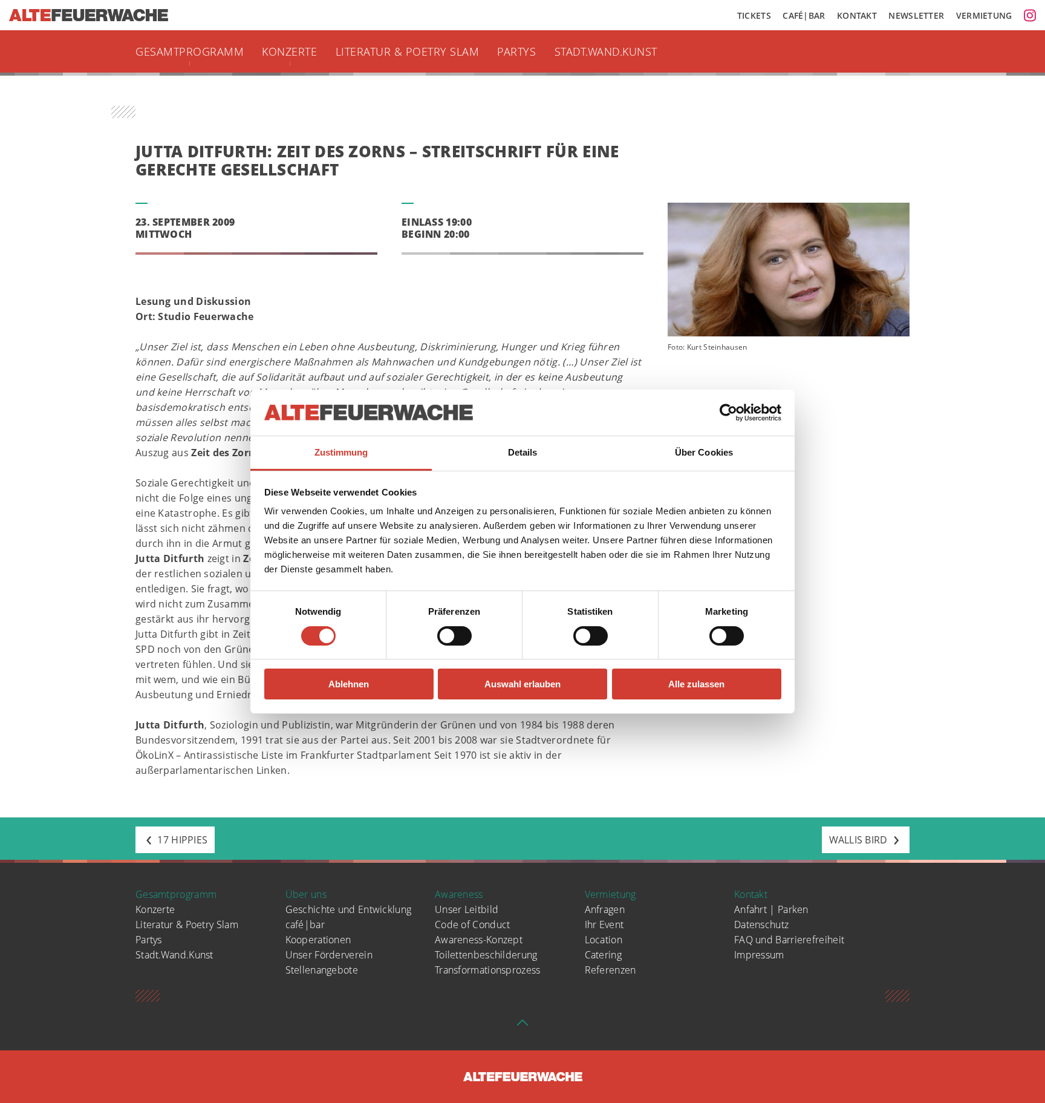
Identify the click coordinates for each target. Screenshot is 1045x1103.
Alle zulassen (696, 684)
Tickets (754, 15)
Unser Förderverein (329, 954)
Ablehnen (348, 684)
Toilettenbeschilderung (486, 954)
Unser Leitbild (466, 909)
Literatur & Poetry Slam (408, 51)
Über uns (306, 894)
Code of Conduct (472, 924)
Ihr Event (604, 924)
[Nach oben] (522, 1026)
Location (603, 939)
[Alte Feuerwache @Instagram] (1030, 15)
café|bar (305, 924)
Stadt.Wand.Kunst (606, 51)
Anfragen (605, 909)
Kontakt (857, 15)
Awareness (459, 894)
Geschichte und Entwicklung (348, 909)
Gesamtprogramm (189, 51)
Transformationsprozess (488, 970)
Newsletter (916, 15)
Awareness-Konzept (478, 939)
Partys (516, 51)
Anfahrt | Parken (771, 909)
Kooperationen (318, 939)
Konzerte (289, 51)
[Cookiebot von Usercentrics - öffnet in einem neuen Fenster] (728, 413)
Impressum (759, 954)
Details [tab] (523, 452)
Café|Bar (804, 15)
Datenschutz (761, 924)
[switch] (454, 636)
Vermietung (984, 15)
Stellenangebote (322, 970)
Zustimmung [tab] (341, 452)
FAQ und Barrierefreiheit (789, 939)
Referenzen (610, 970)
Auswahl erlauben (522, 684)
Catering (603, 954)
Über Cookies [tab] (704, 452)
